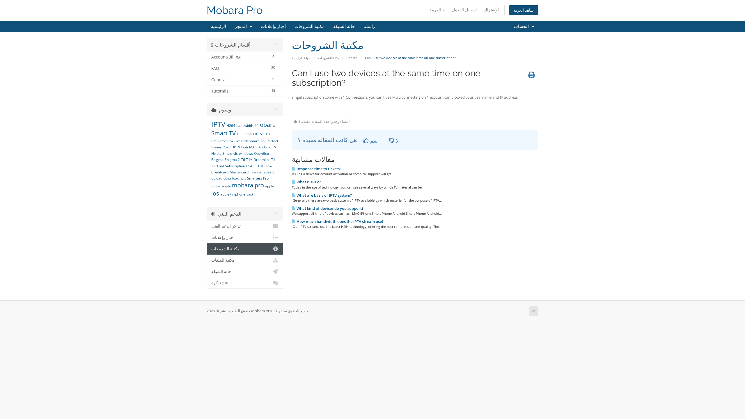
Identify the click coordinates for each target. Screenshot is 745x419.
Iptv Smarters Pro (254, 178)
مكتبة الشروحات (309, 26)
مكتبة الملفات (223, 260)
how (268, 166)
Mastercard (239, 172)
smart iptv (257, 141)
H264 (230, 125)
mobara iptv (221, 186)
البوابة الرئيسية (301, 58)
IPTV (218, 124)
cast (249, 194)
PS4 (249, 166)
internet (256, 172)
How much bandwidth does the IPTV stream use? (340, 221)
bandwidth (244, 125)
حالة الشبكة (344, 26)
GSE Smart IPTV (249, 134)
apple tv (226, 194)
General (352, 58)
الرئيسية (218, 26)
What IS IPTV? (308, 181)
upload (216, 178)
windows (246, 153)
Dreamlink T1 (264, 159)
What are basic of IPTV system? (324, 195)
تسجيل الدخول (464, 10)
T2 (213, 166)
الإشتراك (491, 10)
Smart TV (223, 133)
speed (269, 172)
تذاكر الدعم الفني (226, 226)
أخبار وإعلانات (273, 26)
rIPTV (236, 147)
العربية (436, 10)
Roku (226, 147)
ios (215, 193)
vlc (235, 153)
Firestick (241, 141)
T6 (243, 159)
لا (396, 140)
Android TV (267, 147)
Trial (220, 166)
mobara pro (248, 185)
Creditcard (219, 172)
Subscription (235, 166)
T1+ (249, 159)
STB (266, 134)
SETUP (258, 166)
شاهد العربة (524, 10)
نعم (373, 140)
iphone (239, 194)
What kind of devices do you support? (329, 208)
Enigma (217, 159)
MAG (253, 147)
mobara (265, 125)
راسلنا (369, 26)
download (231, 178)
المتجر (242, 26)
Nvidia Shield (221, 153)
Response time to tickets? (318, 168)
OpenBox (261, 153)
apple (269, 186)
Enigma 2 (232, 159)
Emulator (218, 141)
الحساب (522, 26)
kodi (244, 147)
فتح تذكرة (219, 282)
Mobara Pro (234, 10)
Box (230, 141)
